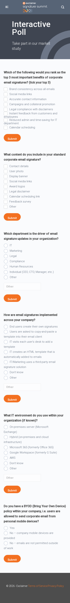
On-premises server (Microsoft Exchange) (26, 429)
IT (11, 245)
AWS (12, 457)
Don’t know (16, 372)
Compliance (17, 261)
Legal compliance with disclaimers (31, 109)
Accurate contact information (27, 99)
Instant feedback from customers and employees (30, 115)
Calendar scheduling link (24, 196)
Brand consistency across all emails (32, 89)
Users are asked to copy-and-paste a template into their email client (30, 334)
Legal (13, 256)
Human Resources (21, 266)
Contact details (19, 166)
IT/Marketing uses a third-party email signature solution (29, 364)
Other (12, 206)
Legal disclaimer (19, 191)
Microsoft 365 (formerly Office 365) (32, 447)
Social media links (20, 94)
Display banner (18, 176)
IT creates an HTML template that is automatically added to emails (29, 354)
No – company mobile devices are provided (28, 535)
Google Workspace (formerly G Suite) (33, 452)
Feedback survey (20, 201)
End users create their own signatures (34, 326)
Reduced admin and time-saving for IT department (30, 121)
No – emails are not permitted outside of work (31, 545)
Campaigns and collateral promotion (32, 104)
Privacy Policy (56, 585)
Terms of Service (37, 585)
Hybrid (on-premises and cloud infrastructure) (26, 439)
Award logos (17, 186)
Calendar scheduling (22, 127)
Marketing (16, 250)
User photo (16, 171)
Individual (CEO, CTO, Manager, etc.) (32, 272)
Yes (12, 528)
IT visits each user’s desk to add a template (28, 344)
